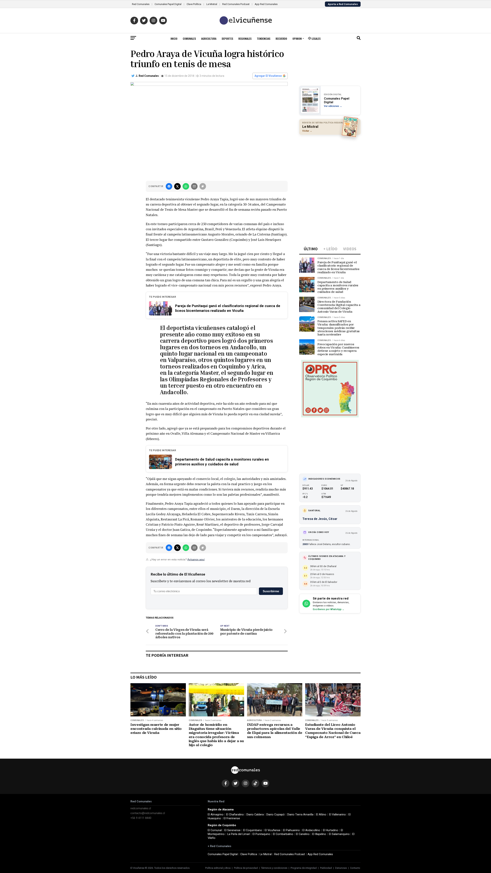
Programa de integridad (304, 867)
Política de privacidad (246, 867)
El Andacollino (311, 830)
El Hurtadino (330, 830)
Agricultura (208, 38)
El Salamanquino (339, 834)
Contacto (355, 867)
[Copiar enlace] (202, 186)
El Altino (321, 814)
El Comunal (215, 830)
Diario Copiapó (275, 814)
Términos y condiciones (274, 867)
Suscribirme (271, 591)
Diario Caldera (255, 814)
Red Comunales (140, 4)
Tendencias (263, 38)
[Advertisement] (330, 163)
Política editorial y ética (218, 867)
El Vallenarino (337, 814)
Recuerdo (281, 38)
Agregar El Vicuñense (268, 75)
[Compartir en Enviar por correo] (194, 186)
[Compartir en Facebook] (169, 186)
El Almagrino (215, 814)
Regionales (244, 38)
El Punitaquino (261, 834)
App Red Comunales (266, 4)
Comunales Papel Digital (168, 4)
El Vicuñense (272, 830)
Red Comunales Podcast (236, 4)
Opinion (297, 38)
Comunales (189, 38)
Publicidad (326, 867)
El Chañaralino (235, 814)
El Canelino (303, 834)
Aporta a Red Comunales (343, 4)
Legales (315, 38)
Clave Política (194, 4)
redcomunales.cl (140, 808)
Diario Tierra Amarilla (300, 814)
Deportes (227, 38)
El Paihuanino (291, 830)
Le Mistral (211, 4)
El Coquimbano (252, 830)
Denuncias (341, 867)
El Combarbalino (283, 834)
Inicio (174, 38)
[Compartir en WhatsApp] (186, 186)
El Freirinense (232, 818)
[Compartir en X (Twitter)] (177, 186)
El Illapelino (319, 834)
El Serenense (232, 830)
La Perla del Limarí (238, 834)
